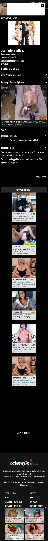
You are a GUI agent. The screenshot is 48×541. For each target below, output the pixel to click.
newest (33, 497)
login (3, 162)
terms (17, 525)
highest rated (36, 505)
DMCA (16, 521)
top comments (36, 510)
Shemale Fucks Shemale (15, 510)
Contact (18, 534)
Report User (41, 176)
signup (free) (12, 162)
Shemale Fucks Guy (13, 501)
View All (4, 129)
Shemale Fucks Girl (14, 505)
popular (34, 501)
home (7, 497)
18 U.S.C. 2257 (20, 529)
